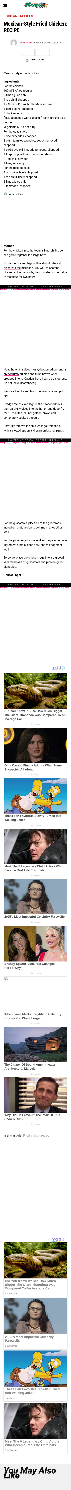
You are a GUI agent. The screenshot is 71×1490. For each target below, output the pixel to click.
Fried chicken (31, 1135)
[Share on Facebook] (24, 52)
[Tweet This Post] (31, 52)
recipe (45, 1135)
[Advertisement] (35, 324)
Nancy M (27, 42)
